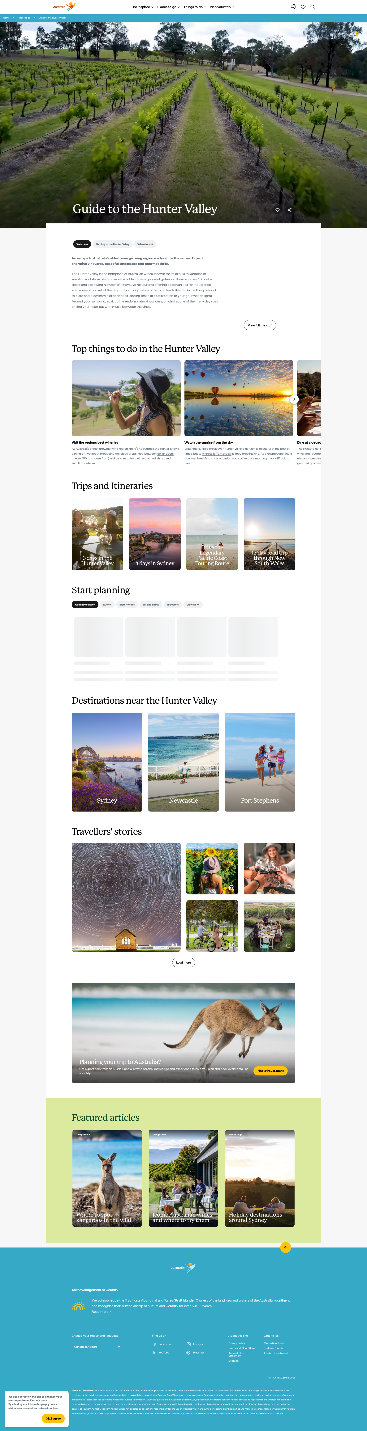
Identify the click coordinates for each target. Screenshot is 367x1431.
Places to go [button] (166, 7)
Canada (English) (85, 1347)
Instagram (199, 1344)
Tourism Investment (276, 1353)
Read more (100, 1312)
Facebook (165, 1344)
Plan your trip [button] (220, 7)
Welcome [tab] (82, 244)
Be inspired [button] (141, 7)
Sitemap (233, 1360)
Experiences (127, 604)
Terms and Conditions (241, 1348)
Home (6, 17)
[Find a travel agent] (183, 1033)
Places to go (24, 17)
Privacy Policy (236, 1343)
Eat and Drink (151, 604)
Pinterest (198, 1352)
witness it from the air (216, 453)
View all (191, 604)
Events (107, 604)
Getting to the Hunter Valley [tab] (112, 244)
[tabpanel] (145, 284)
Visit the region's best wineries (95, 442)
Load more (183, 962)
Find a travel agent (270, 1071)
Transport (173, 604)
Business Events (273, 1348)
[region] (260, 286)
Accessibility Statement (236, 1354)
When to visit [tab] (145, 244)
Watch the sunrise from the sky (208, 442)
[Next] (294, 399)
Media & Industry (274, 1343)
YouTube (164, 1352)
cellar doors (165, 453)
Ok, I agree (53, 1418)
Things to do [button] (193, 7)
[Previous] (73, 399)
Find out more (38, 1400)
